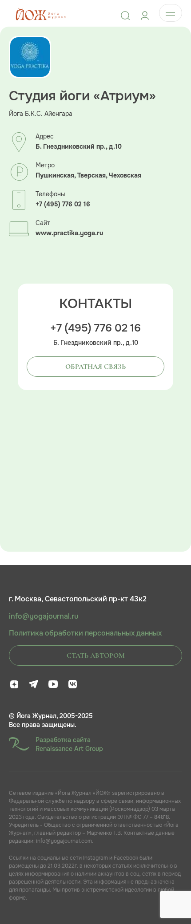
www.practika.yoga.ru (69, 233)
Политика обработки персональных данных (85, 633)
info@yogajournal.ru (43, 616)
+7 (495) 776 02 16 (63, 204)
